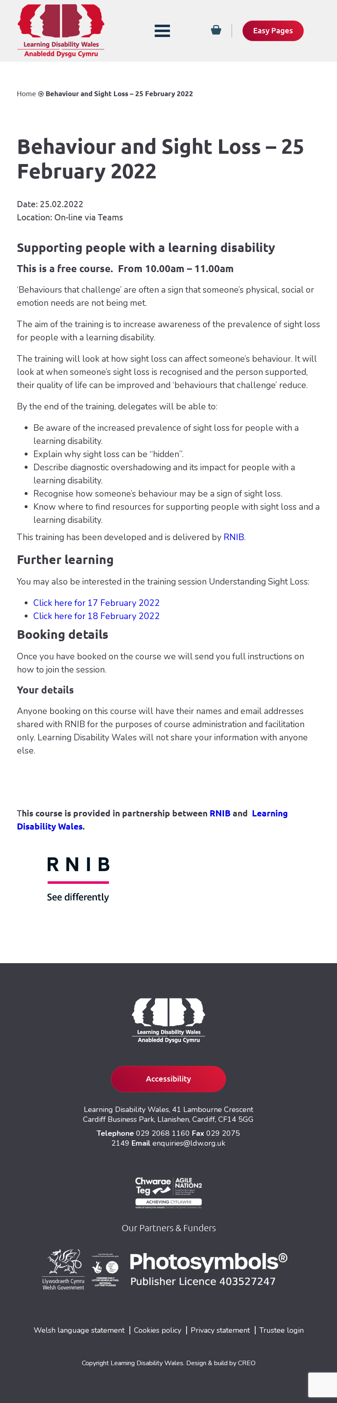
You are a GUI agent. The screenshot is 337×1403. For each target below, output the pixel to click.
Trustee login (281, 1330)
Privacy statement (220, 1330)
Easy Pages (273, 30)
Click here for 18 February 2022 (96, 616)
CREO (247, 1363)
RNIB (234, 537)
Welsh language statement (79, 1330)
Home (26, 93)
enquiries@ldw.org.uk (188, 1143)
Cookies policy (157, 1330)
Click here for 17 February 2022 (96, 603)
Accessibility (168, 1078)
